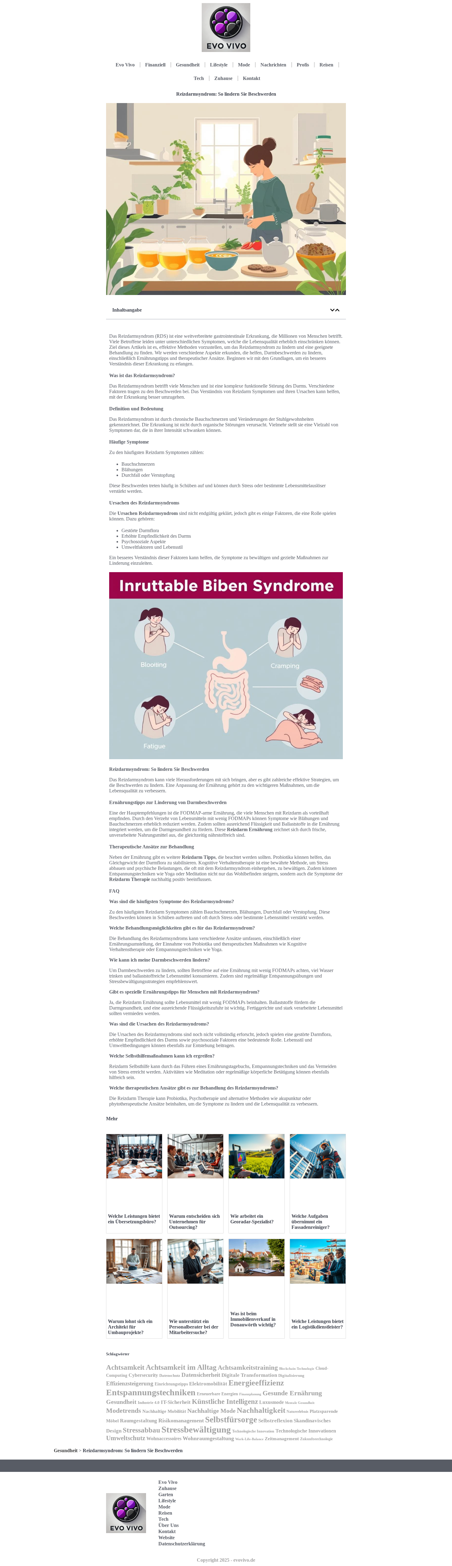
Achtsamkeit (125, 1367)
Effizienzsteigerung (129, 1383)
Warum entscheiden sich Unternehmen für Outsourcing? (194, 1221)
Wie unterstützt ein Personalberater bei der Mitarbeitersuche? (193, 1327)
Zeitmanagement (282, 1438)
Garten (165, 1494)
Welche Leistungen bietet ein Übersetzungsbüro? (134, 1218)
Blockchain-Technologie (296, 1368)
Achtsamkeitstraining (248, 1367)
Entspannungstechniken (151, 1392)
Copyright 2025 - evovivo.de (226, 1560)
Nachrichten (273, 64)
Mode (244, 64)
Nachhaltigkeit (261, 1410)
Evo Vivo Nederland (318, 1522)
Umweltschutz (125, 1438)
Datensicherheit (200, 1375)
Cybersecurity (143, 1375)
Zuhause (223, 78)
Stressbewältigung (196, 1429)
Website (166, 1537)
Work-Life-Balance (249, 1439)
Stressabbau (141, 1430)
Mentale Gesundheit (300, 1403)
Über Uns (168, 1525)
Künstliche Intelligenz (225, 1401)
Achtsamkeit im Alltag (181, 1367)
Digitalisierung (291, 1375)
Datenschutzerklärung (181, 1543)
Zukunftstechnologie (316, 1439)
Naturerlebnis (297, 1411)
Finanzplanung (250, 1394)
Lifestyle (219, 64)
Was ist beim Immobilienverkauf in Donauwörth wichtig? (253, 1319)
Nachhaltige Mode (211, 1410)
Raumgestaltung (138, 1421)
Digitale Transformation (249, 1375)
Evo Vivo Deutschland (320, 1484)
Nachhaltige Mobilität (164, 1411)
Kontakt (251, 78)
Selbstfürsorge (231, 1419)
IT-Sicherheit (176, 1402)
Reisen (326, 64)
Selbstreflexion (275, 1421)
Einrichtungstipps (171, 1384)
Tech (199, 78)
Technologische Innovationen (306, 1430)
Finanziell (155, 64)
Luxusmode (271, 1402)
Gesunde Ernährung (292, 1393)
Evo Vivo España (316, 1503)
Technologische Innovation (253, 1431)
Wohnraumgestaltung (208, 1438)
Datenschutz (169, 1375)
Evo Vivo (125, 64)
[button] (332, 310)
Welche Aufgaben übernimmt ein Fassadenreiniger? (310, 1221)
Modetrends (123, 1410)
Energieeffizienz (256, 1382)
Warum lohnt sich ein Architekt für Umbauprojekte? (130, 1327)
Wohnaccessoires (163, 1438)
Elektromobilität (208, 1384)
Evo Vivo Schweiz (316, 1541)
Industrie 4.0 (149, 1403)
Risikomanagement (181, 1420)
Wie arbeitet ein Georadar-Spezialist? (252, 1218)
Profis (303, 64)
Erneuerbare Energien (217, 1394)
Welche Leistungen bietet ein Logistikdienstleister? (317, 1324)
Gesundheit (188, 64)
